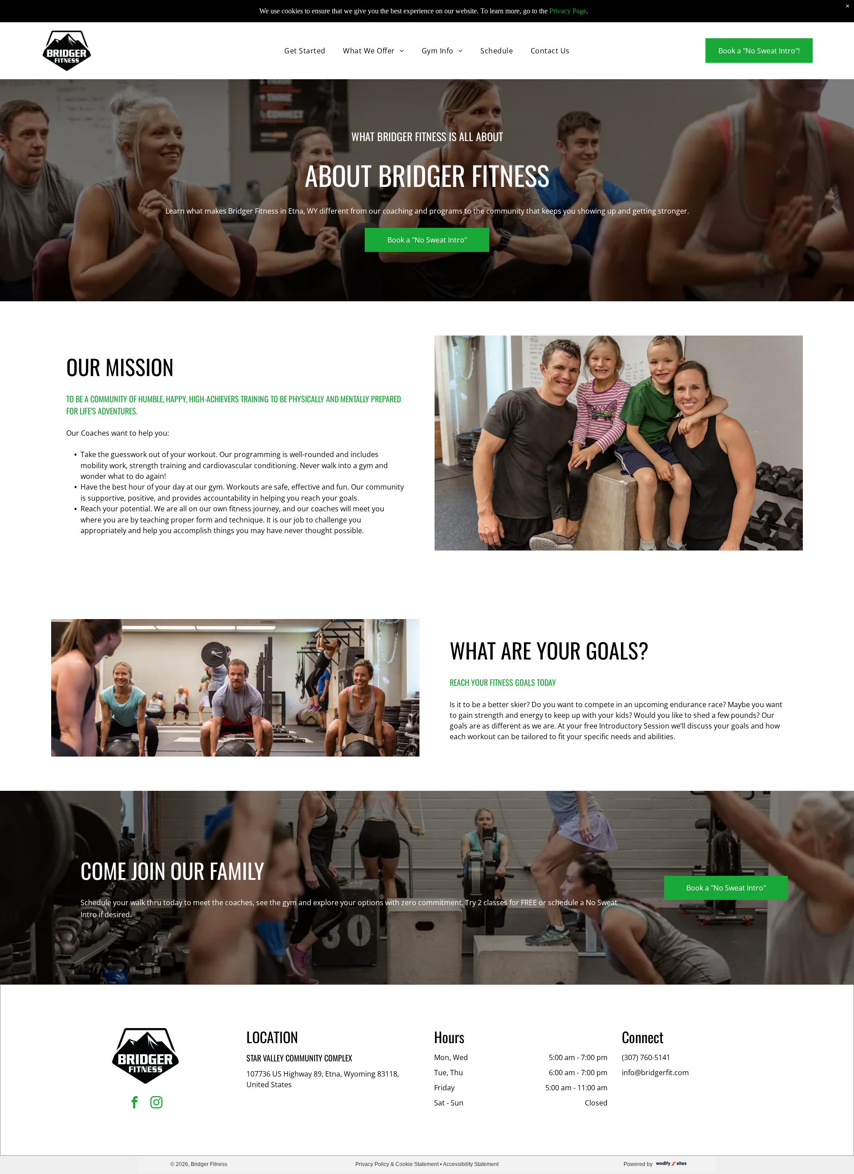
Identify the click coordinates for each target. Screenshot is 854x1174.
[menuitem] (304, 50)
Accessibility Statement (471, 1164)
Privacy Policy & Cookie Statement (397, 1164)
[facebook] (135, 1103)
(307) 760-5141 (646, 1057)
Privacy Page (567, 11)
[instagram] (156, 1103)
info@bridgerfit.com (655, 1072)
